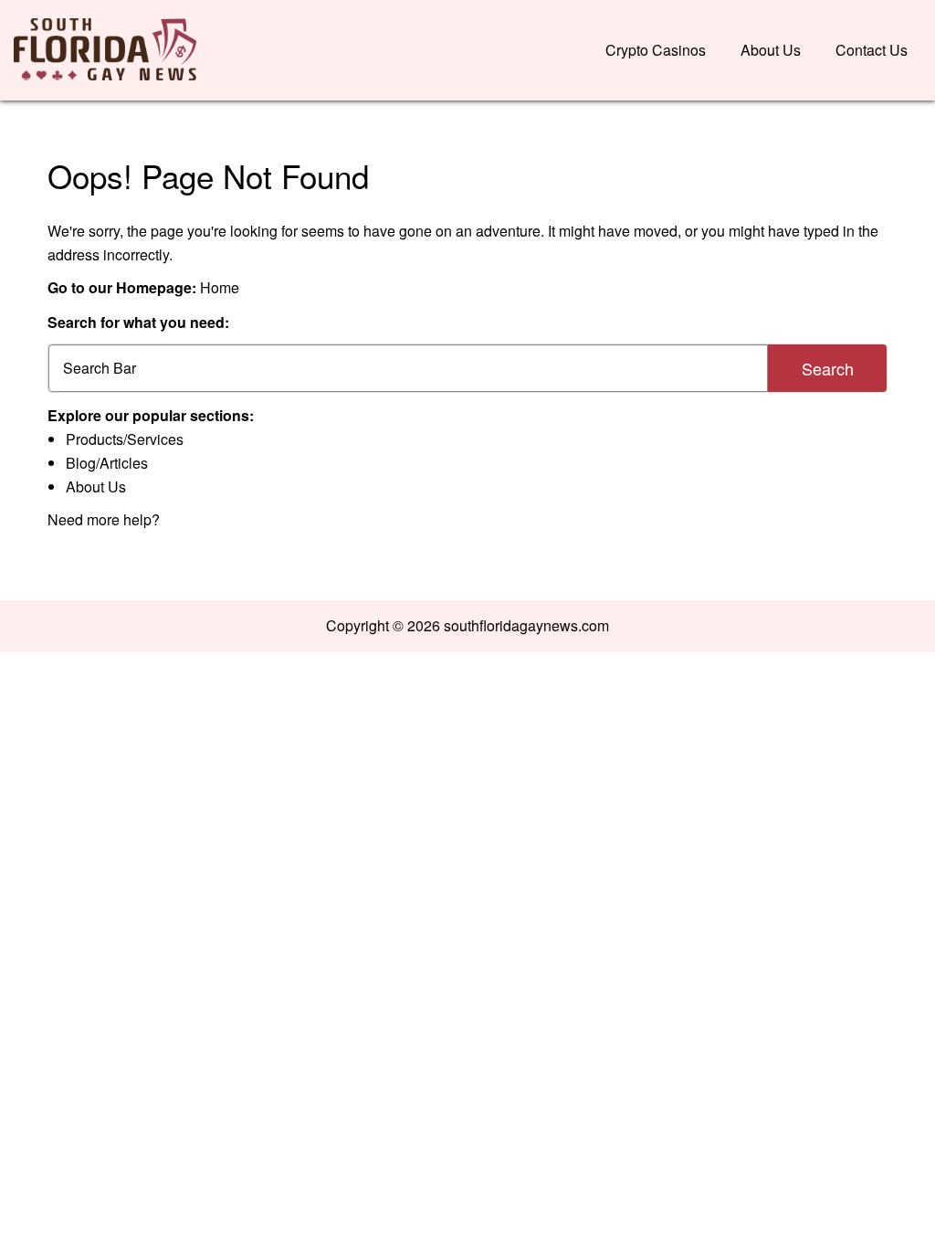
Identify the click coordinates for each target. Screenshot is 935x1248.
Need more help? (103, 519)
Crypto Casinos (655, 49)
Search (828, 368)
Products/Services (125, 438)
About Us (771, 49)
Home (219, 287)
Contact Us (871, 49)
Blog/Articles (107, 462)
